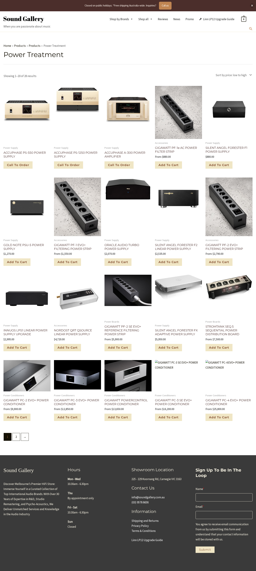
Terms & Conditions (143, 531)
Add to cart (168, 165)
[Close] (252, 5)
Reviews (163, 19)
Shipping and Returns (145, 521)
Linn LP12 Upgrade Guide (218, 19)
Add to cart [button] (219, 165)
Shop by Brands (119, 19)
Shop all (143, 19)
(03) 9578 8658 (140, 502)
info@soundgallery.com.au (148, 497)
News (176, 19)
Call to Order (18, 165)
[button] (251, 29)
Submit (205, 549)
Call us (165, 5)
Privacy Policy (140, 526)
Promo (189, 19)
